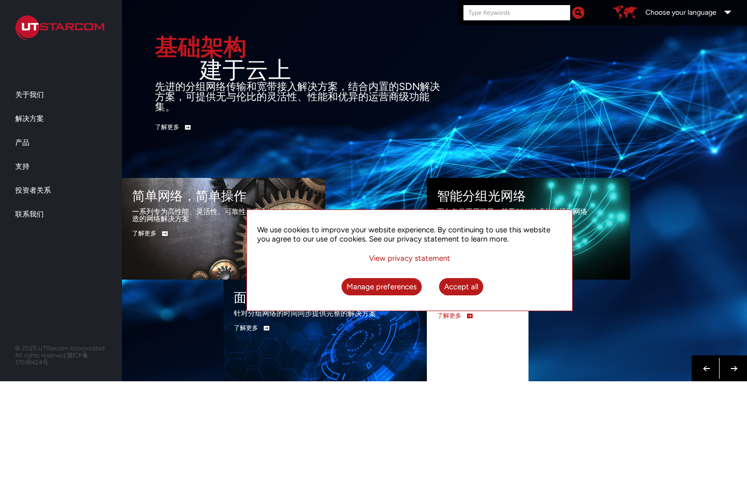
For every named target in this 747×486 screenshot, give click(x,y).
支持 (22, 166)
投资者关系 (33, 190)
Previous (707, 362)
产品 (22, 142)
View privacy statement (409, 258)
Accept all (461, 286)
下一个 (731, 367)
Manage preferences (382, 286)
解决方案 (29, 118)
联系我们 (29, 214)
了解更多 (167, 127)
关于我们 (29, 94)
